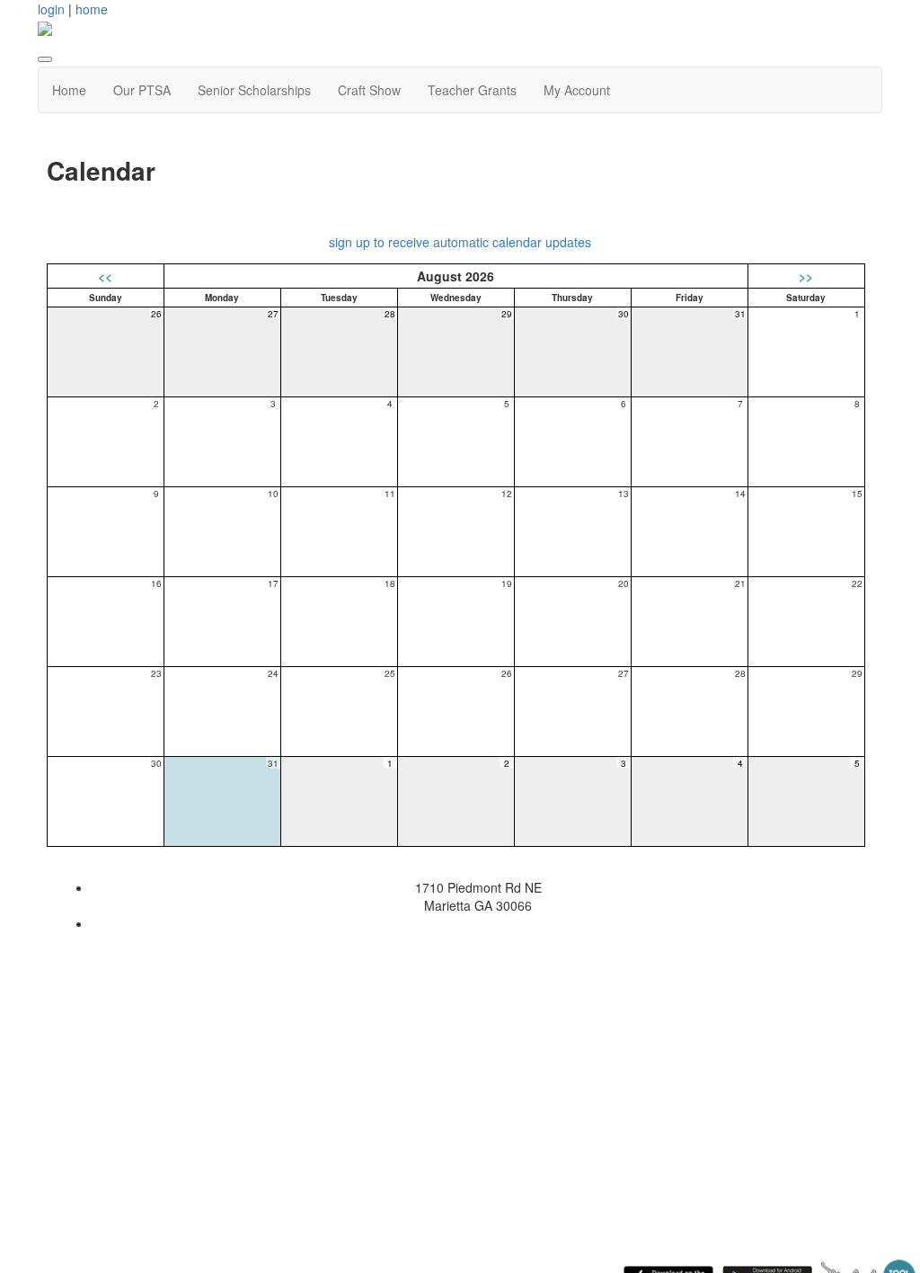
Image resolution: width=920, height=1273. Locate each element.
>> (806, 276)
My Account (577, 90)
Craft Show (369, 90)
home (91, 9)
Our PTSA (142, 90)
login (51, 9)
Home (69, 90)
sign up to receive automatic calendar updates (460, 242)
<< (105, 276)
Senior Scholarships (254, 90)
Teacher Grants (472, 90)
